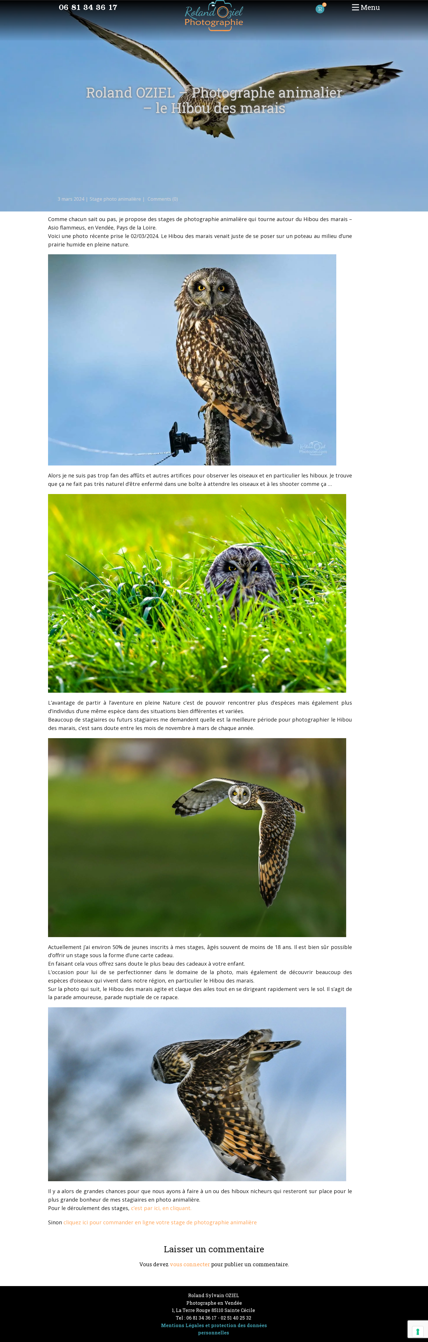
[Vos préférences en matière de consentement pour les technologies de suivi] (417, 1331)
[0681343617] (88, 7)
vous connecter (190, 1264)
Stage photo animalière (115, 199)
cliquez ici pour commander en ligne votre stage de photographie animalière (160, 1222)
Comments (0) (162, 199)
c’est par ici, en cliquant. (161, 1208)
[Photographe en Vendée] (214, 15)
